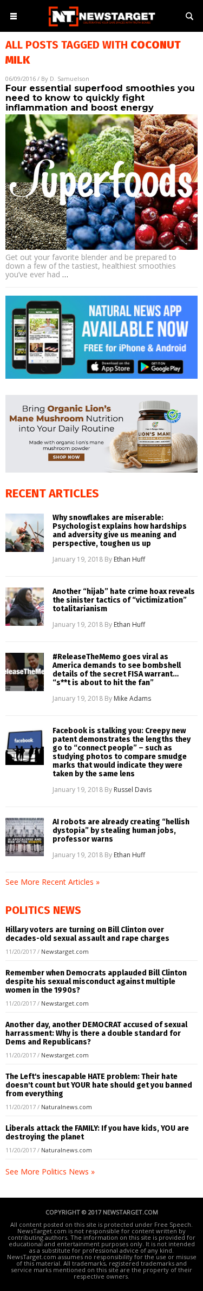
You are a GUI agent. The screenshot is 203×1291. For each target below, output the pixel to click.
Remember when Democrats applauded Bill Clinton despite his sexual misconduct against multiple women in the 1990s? (96, 981)
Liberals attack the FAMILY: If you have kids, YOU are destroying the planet (97, 1133)
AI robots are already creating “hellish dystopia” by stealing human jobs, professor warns (121, 831)
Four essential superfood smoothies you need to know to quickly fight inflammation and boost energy (100, 98)
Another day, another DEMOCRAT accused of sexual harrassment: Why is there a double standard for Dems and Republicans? (96, 1033)
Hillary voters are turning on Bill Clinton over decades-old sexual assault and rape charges (87, 934)
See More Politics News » (50, 1171)
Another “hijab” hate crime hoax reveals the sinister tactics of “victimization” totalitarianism (124, 600)
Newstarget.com (65, 951)
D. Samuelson (69, 78)
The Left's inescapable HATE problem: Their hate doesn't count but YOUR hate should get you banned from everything (98, 1085)
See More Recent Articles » (52, 882)
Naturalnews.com (66, 1107)
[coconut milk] (102, 27)
